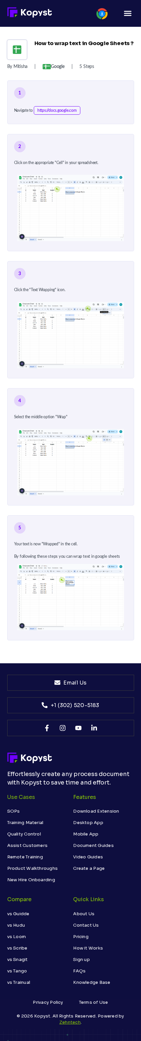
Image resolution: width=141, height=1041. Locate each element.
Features (84, 797)
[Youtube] (78, 728)
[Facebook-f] (46, 728)
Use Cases (21, 797)
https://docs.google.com (57, 110)
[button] (128, 13)
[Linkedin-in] (94, 728)
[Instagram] (62, 728)
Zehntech (70, 1022)
